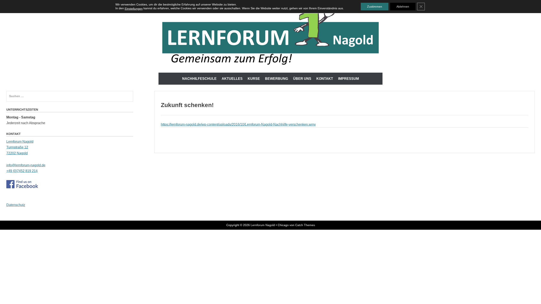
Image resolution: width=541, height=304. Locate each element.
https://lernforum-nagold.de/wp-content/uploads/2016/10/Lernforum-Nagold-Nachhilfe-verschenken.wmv (238, 124)
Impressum (348, 78)
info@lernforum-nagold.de (25, 165)
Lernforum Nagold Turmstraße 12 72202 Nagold (19, 147)
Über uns (302, 78)
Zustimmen (374, 6)
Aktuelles (232, 78)
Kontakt (324, 78)
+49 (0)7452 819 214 (22, 171)
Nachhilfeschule (199, 78)
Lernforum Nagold (263, 225)
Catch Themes (305, 225)
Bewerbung (276, 78)
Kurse (254, 78)
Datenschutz (15, 205)
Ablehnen (402, 6)
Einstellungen (134, 8)
